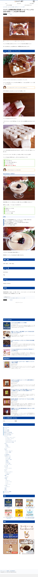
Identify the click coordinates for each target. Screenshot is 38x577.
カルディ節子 (19, 1)
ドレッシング (8, 484)
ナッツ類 (6, 465)
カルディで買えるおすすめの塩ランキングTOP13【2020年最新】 (30, 518)
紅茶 (7, 444)
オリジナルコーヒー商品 (10, 442)
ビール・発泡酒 (8, 452)
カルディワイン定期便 (7, 491)
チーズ (6, 469)
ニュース (5, 428)
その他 (6, 485)
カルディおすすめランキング (8, 433)
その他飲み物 (7, 454)
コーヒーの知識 (6, 429)
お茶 (5, 443)
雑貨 (5, 489)
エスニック (8, 486)
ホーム (6, 3)
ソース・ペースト (9, 481)
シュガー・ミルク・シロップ (10, 437)
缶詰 (5, 487)
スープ (6, 448)
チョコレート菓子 (9, 459)
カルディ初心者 (32, 3)
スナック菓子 (8, 458)
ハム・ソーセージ (9, 468)
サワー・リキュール (9, 450)
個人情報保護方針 (12, 570)
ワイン (7, 453)
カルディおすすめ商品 (7, 434)
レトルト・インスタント (9, 471)
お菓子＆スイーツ (8, 455)
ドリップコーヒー (9, 439)
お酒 (5, 449)
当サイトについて (3, 570)
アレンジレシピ (6, 492)
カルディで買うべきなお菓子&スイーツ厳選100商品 (8, 518)
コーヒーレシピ (6, 427)
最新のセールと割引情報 (8, 432)
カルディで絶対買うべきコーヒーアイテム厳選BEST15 (19, 507)
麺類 (5, 475)
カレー (6, 470)
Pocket (11, 14)
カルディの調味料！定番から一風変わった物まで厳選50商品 (30, 507)
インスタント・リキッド (10, 438)
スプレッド (8, 480)
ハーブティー (8, 447)
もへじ (6, 490)
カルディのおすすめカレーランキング (19, 518)
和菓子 (7, 460)
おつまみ (6, 466)
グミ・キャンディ (9, 464)
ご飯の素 (7, 474)
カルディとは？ (19, 3)
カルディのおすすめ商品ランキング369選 (18, 322)
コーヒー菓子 (8, 463)
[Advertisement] (19, 575)
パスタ (7, 476)
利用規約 (8, 570)
